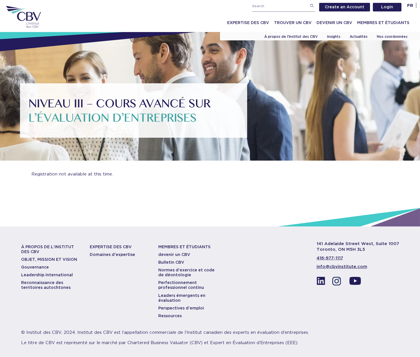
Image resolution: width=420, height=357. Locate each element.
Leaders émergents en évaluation (181, 298)
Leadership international (47, 275)
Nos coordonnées (392, 36)
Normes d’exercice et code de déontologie (186, 272)
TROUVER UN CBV (293, 22)
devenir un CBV (174, 254)
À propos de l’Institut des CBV (291, 36)
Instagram (338, 282)
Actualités (358, 36)
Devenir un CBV (334, 22)
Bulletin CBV (171, 262)
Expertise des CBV (248, 22)
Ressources (170, 315)
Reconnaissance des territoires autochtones (46, 285)
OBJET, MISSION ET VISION (49, 259)
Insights (333, 36)
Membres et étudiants (383, 22)
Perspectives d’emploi (181, 308)
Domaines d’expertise (112, 254)
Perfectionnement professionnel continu (181, 285)
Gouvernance (35, 267)
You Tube (355, 282)
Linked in (321, 282)
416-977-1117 (330, 258)
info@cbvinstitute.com (342, 266)
